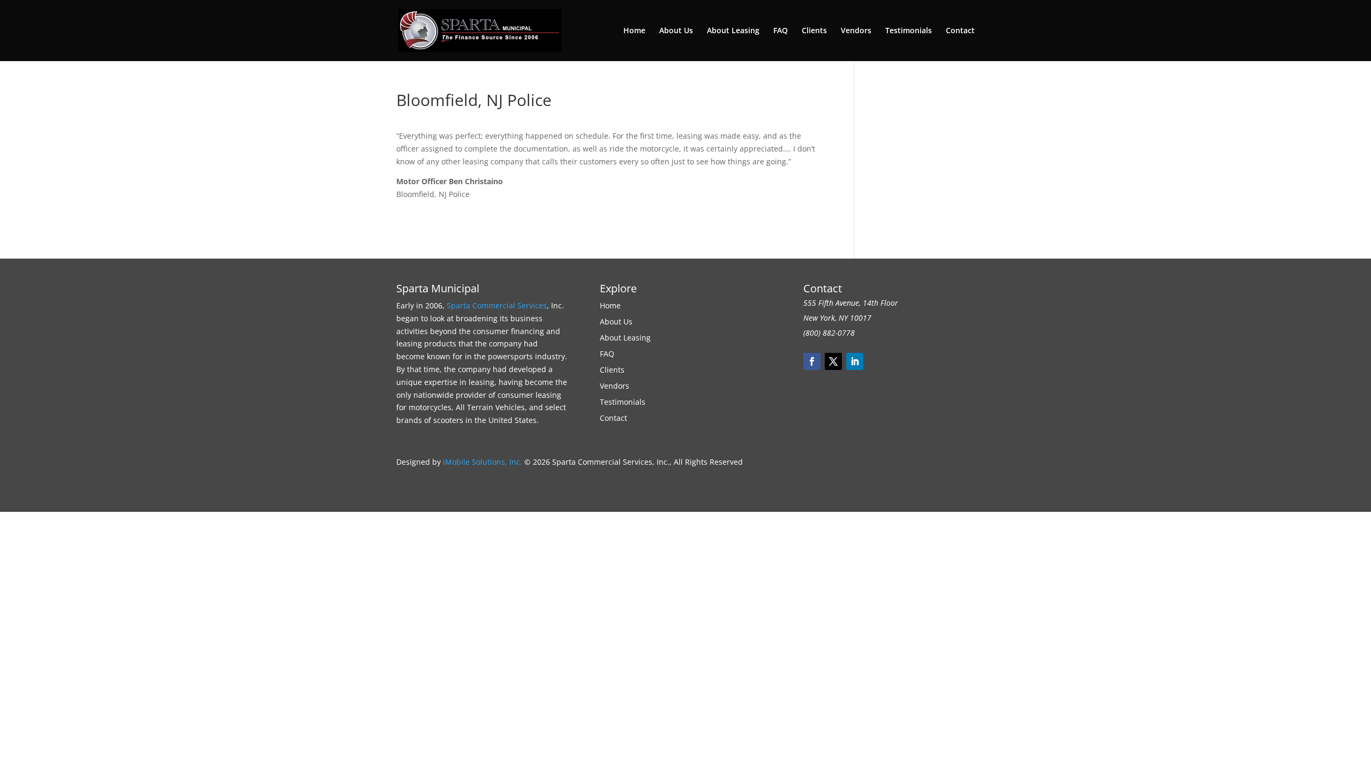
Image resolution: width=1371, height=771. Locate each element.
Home (634, 31)
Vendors (856, 31)
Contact (960, 31)
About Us (676, 31)
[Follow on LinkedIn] (854, 361)
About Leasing (733, 31)
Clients (814, 31)
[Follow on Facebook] (811, 361)
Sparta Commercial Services (497, 305)
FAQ (780, 31)
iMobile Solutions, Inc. (482, 462)
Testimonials (908, 31)
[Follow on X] (833, 361)
